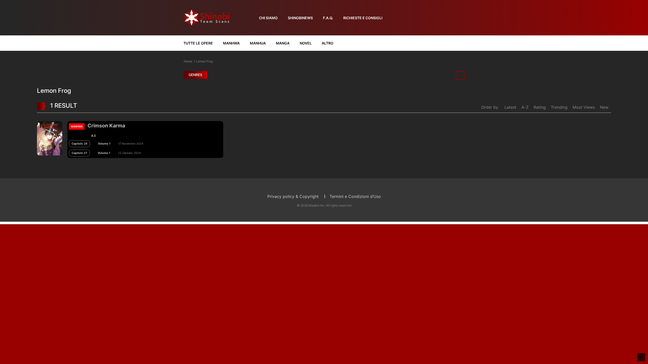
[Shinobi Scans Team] (207, 17)
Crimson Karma (106, 126)
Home (188, 61)
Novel (306, 43)
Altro (327, 43)
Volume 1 (104, 143)
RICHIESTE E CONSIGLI (362, 18)
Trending (559, 107)
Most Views (584, 107)
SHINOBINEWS (300, 18)
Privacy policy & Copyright (293, 196)
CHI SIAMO (268, 18)
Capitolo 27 (79, 153)
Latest (510, 107)
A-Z (525, 107)
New (604, 107)
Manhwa (231, 43)
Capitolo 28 (79, 143)
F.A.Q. (328, 18)
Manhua (258, 43)
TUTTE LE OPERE (198, 43)
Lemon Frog (204, 61)
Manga (283, 43)
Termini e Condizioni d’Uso (355, 196)
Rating (540, 107)
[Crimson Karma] (49, 137)
